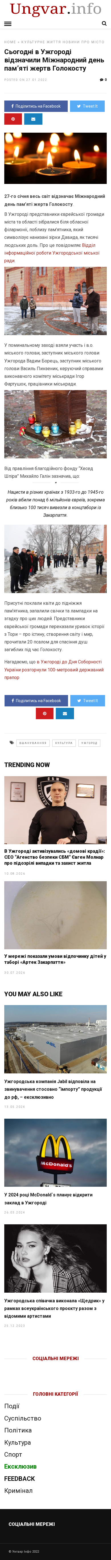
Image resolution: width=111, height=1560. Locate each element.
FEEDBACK (19, 1478)
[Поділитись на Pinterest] (13, 119)
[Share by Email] (33, 119)
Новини (71, 42)
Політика (18, 1430)
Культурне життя (41, 42)
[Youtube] (56, 1367)
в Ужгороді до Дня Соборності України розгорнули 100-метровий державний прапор (54, 669)
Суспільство (22, 1418)
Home (10, 42)
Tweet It (90, 106)
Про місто (93, 42)
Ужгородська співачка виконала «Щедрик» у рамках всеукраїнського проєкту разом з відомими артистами (54, 1308)
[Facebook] (43, 1367)
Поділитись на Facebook (38, 106)
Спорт (13, 1454)
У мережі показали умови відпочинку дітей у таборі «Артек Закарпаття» (55, 959)
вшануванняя (33, 743)
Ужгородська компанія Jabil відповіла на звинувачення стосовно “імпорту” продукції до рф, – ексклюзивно (53, 1089)
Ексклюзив (20, 1466)
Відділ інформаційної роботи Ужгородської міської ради (52, 253)
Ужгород (89, 743)
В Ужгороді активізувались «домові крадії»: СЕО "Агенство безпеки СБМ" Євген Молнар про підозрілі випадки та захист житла (54, 857)
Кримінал (18, 1490)
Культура (64, 743)
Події (11, 1406)
